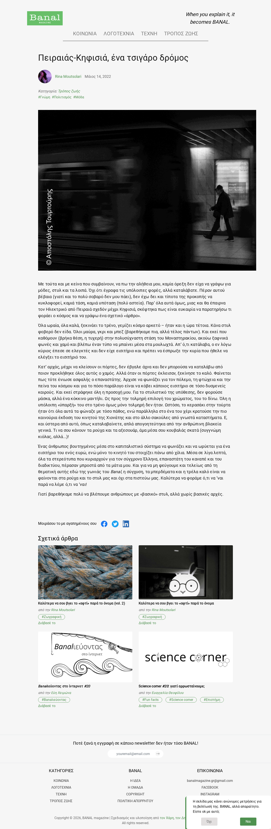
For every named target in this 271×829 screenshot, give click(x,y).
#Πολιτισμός (62, 97)
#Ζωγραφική (51, 617)
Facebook (210, 787)
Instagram (209, 794)
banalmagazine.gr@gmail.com (210, 781)
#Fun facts (150, 700)
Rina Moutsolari (63, 610)
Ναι (248, 821)
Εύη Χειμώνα (61, 693)
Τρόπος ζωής (181, 34)
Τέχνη (149, 34)
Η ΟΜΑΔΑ (135, 787)
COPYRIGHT (135, 794)
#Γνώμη (44, 97)
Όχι (209, 821)
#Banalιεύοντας (54, 700)
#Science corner (181, 700)
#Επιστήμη (212, 700)
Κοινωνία (85, 34)
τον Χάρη (167, 818)
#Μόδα (78, 97)
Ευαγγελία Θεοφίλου (168, 693)
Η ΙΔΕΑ (135, 781)
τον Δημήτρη (185, 818)
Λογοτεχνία (119, 34)
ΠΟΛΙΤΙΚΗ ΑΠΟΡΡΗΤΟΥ (135, 801)
